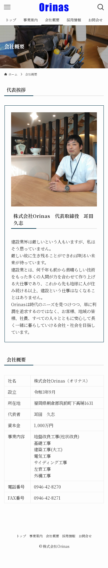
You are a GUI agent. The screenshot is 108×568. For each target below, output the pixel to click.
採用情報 (68, 536)
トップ (21, 536)
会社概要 (52, 536)
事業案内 (36, 536)
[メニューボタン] (7, 7)
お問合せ (85, 536)
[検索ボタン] (101, 7)
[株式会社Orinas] (54, 7)
